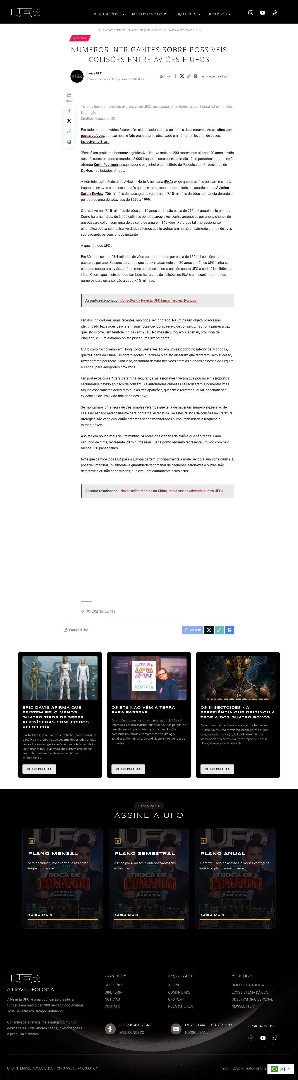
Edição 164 (107, 611)
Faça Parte (186, 14)
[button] (109, 14)
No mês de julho (164, 332)
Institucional (107, 14)
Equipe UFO (94, 73)
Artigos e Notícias (149, 14)
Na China (179, 320)
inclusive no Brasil (95, 141)
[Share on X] (182, 76)
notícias (80, 38)
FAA (168, 182)
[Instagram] (250, 12)
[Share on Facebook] (175, 76)
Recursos (217, 14)
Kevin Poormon (106, 165)
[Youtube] (262, 12)
